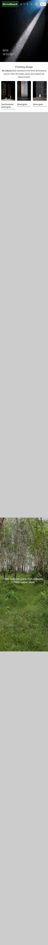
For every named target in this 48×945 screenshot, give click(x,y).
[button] (3, 91)
